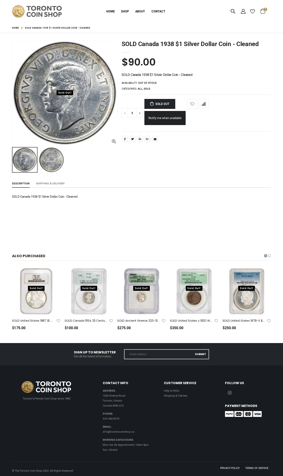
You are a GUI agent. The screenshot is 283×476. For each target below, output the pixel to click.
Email (155, 139)
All (140, 88)
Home (15, 28)
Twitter (132, 139)
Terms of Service (256, 468)
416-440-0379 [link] (111, 418)
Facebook (125, 139)
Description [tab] (21, 183)
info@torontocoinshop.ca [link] (118, 431)
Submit (200, 354)
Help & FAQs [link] (171, 390)
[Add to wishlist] (192, 104)
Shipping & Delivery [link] (175, 395)
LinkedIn (140, 139)
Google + (147, 139)
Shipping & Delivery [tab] (50, 183)
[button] (265, 255)
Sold (147, 88)
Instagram (229, 393)
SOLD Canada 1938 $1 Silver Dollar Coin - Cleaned (190, 43)
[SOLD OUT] (53, 277)
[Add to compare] (203, 104)
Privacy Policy (230, 468)
